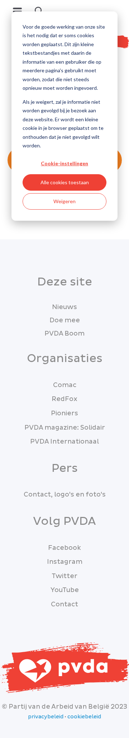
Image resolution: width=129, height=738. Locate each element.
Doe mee (64, 320)
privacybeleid (45, 717)
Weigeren (64, 201)
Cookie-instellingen (64, 163)
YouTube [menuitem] (65, 590)
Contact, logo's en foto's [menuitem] (65, 494)
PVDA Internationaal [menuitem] (64, 442)
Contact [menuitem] (64, 604)
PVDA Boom (64, 333)
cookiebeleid (84, 717)
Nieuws (64, 307)
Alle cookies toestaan (64, 182)
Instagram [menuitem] (64, 562)
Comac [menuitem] (64, 385)
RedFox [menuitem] (64, 399)
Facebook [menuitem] (64, 548)
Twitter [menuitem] (64, 576)
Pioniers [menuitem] (64, 413)
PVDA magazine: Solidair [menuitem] (64, 428)
